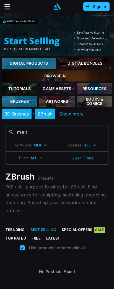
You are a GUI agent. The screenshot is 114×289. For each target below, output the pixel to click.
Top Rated (16, 238)
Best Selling (43, 229)
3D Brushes (16, 114)
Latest (53, 238)
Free (36, 238)
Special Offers (83, 229)
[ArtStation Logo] (57, 6)
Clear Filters (83, 158)
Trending (15, 229)
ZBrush (45, 114)
